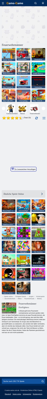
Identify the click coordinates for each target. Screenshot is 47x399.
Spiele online (8, 296)
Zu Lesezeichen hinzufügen (25, 169)
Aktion (19, 299)
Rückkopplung (37, 394)
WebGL (39, 299)
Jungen (31, 296)
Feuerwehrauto (29, 299)
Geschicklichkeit (9, 299)
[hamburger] (3, 3)
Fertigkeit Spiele (20, 296)
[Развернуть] (44, 118)
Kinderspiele (40, 296)
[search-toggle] (35, 3)
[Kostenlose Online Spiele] (14, 3)
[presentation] (3, 108)
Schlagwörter (27, 394)
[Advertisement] (22, 24)
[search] (42, 381)
